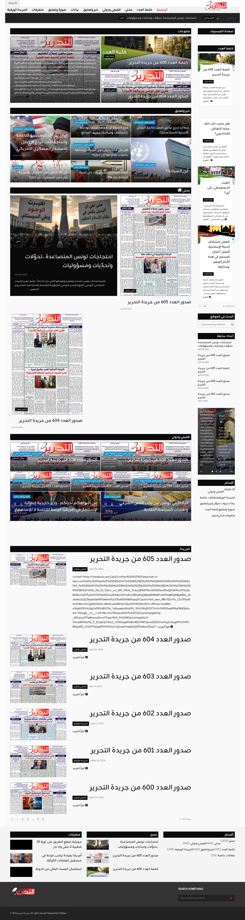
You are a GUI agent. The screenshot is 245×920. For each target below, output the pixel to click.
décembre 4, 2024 (141, 177)
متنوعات (184, 31)
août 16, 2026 (17, 427)
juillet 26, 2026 (98, 761)
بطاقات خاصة (208, 498)
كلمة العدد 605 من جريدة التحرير (158, 62)
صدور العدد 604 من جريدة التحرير (158, 96)
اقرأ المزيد (164, 627)
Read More (208, 464)
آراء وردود (229, 489)
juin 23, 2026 (109, 516)
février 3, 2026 (19, 155)
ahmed (221, 416)
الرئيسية (162, 9)
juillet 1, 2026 (18, 516)
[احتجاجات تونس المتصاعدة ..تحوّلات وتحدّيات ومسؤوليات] (63, 221)
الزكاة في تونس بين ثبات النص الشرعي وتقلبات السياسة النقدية (153, 506)
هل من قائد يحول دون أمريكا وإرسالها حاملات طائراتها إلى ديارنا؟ (101, 153)
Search (11, 3)
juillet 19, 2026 (96, 797)
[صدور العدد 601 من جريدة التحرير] (38, 761)
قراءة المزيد (20, 96)
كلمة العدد (144, 9)
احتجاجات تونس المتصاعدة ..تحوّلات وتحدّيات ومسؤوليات (112, 18)
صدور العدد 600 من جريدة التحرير (105, 486)
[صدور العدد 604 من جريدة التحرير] (47, 364)
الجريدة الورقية (17, 9)
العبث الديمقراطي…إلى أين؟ (218, 187)
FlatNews (62, 913)
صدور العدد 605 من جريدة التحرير (187, 18)
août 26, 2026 (21, 274)
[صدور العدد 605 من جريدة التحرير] (155, 245)
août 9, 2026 (95, 686)
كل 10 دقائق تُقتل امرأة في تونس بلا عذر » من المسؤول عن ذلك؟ (43, 175)
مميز (215, 515)
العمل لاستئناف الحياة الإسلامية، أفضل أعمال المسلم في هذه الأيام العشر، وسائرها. (219, 254)
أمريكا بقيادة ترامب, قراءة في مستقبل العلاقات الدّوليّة (62, 858)
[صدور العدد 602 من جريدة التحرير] (38, 724)
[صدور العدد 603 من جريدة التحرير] (38, 687)
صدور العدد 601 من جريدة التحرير (141, 750)
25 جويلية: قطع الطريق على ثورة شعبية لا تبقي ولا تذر (59, 844)
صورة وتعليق (57, 9)
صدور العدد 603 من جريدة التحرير (45, 486)
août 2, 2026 (97, 724)
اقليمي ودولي (111, 9)
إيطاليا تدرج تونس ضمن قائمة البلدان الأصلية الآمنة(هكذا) (163, 130)
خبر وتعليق (90, 9)
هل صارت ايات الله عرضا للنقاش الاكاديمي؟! (217, 128)
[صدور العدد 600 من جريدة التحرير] (38, 798)
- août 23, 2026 (225, 419)
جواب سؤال (220, 503)
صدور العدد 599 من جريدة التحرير (166, 486)
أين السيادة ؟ (177, 171)
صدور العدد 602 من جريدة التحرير (140, 713)
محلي (128, 9)
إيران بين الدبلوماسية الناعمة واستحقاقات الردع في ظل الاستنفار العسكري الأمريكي (41, 142)
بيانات (75, 9)
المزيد (206, 101)
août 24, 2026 (20, 39)
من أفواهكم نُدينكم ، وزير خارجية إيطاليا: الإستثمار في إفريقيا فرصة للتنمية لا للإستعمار (56, 506)
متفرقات (38, 9)
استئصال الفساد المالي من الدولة (59, 869)
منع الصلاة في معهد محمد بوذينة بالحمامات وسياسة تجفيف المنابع (104, 130)
